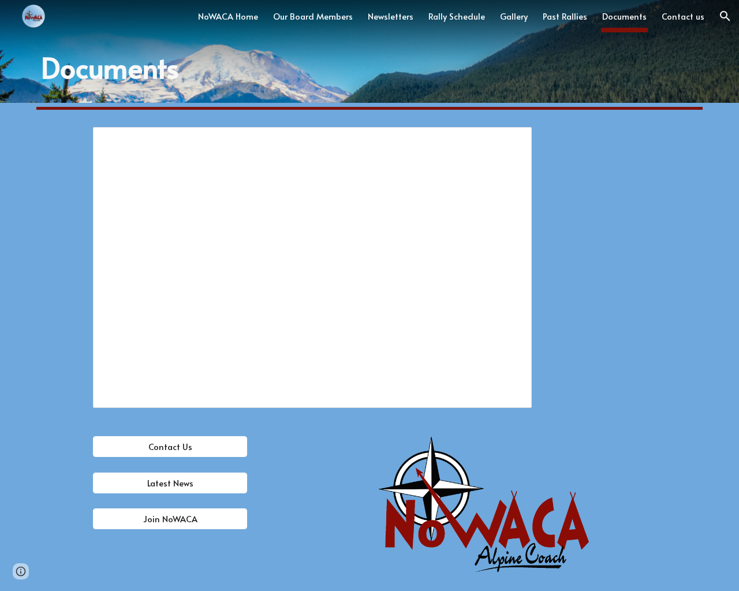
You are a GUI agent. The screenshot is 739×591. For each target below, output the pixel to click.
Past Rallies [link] (565, 16)
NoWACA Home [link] (228, 16)
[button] (725, 16)
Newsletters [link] (390, 16)
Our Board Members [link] (313, 16)
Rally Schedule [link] (456, 16)
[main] (369, 67)
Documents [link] (624, 16)
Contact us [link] (683, 16)
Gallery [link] (514, 16)
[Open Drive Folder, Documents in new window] (510, 142)
